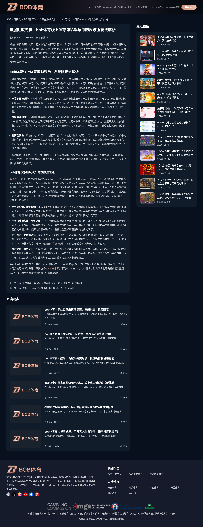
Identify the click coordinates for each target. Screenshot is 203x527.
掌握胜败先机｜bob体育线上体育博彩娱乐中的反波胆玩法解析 (75, 19)
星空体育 (154, 487)
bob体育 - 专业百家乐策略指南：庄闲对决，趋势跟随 (46, 288)
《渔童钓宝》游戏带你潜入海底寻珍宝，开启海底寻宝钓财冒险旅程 (175, 153)
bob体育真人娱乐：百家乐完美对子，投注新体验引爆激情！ (80, 358)
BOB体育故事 (173, 7)
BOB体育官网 (114, 474)
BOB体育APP (135, 474)
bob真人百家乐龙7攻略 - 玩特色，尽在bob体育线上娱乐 (78, 334)
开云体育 (112, 487)
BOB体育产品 (109, 7)
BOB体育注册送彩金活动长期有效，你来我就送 (174, 124)
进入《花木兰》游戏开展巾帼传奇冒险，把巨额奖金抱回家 (175, 138)
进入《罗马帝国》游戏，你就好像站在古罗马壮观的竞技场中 (175, 181)
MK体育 (133, 493)
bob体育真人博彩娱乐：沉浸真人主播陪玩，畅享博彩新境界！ (82, 431)
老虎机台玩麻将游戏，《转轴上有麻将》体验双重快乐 (174, 95)
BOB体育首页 (94, 7)
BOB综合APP (156, 474)
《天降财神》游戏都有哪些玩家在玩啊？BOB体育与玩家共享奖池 (175, 196)
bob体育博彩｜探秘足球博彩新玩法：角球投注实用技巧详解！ (51, 283)
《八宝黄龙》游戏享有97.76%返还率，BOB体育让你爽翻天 (174, 167)
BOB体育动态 (157, 7)
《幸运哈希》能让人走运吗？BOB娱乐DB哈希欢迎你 (175, 53)
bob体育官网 (52, 268)
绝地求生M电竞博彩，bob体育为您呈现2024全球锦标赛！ (80, 407)
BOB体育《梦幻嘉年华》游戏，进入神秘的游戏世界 (175, 67)
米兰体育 (175, 487)
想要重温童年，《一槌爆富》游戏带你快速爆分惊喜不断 (174, 81)
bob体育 (14, 178)
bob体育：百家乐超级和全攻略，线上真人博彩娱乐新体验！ (80, 382)
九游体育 (133, 487)
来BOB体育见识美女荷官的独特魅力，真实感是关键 (175, 38)
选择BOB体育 (125, 7)
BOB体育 (30, 513)
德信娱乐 (112, 493)
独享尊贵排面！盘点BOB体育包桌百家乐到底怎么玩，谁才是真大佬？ (175, 110)
